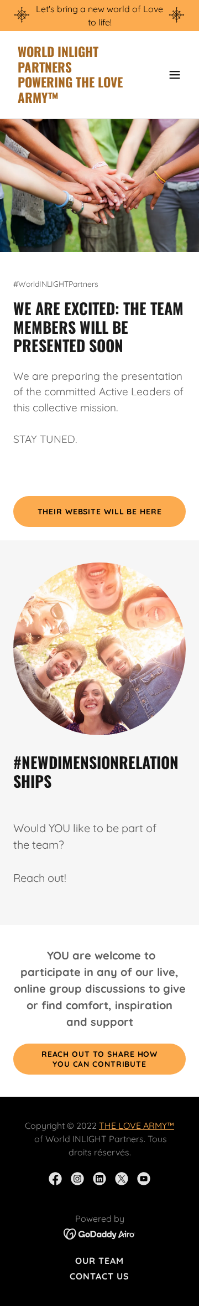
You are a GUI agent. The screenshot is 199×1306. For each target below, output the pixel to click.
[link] (73, 99)
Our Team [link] (99, 1260)
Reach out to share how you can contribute (99, 1059)
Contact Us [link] (99, 1276)
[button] (175, 75)
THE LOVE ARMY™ (136, 1125)
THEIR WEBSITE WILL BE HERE (100, 512)
